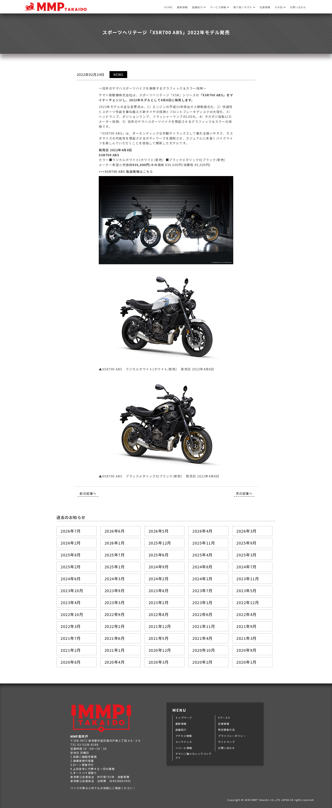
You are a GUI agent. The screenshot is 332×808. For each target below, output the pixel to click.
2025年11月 (203, 543)
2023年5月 (246, 590)
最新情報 (182, 7)
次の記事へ (244, 493)
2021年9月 (246, 626)
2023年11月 (247, 578)
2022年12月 (247, 602)
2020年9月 (246, 650)
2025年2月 (71, 566)
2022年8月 (159, 614)
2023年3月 (115, 602)
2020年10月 (203, 650)
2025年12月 (160, 543)
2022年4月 (246, 614)
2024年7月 (246, 566)
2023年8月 (159, 590)
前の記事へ (88, 493)
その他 (279, 7)
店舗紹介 (197, 7)
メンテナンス (183, 742)
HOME (168, 7)
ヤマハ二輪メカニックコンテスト (193, 755)
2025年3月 (246, 555)
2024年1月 (202, 578)
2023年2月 (159, 602)
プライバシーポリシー (232, 736)
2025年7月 (115, 555)
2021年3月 (246, 638)
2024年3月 (115, 578)
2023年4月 (71, 602)
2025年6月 (159, 555)
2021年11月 (203, 626)
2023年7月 (202, 590)
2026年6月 (115, 531)
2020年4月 (115, 662)
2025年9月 (246, 543)
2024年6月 (71, 578)
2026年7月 (71, 531)
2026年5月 (159, 531)
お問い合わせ (298, 7)
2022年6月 (202, 614)
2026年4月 (202, 531)
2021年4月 (202, 638)
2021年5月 (159, 638)
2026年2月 (71, 543)
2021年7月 (71, 638)
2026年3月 (246, 531)
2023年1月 (202, 602)
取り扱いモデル (243, 7)
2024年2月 (159, 578)
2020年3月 (159, 662)
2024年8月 (202, 566)
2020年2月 (202, 662)
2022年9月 (115, 614)
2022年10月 (72, 614)
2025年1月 (115, 566)
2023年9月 (115, 590)
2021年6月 (115, 638)
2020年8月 (71, 662)
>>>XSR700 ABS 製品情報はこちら (126, 171)
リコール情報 (183, 748)
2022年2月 (115, 626)
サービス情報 (218, 7)
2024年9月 (159, 566)
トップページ (183, 717)
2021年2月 (71, 650)
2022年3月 (71, 626)
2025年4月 (202, 555)
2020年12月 (160, 650)
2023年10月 (72, 590)
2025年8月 (71, 555)
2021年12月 (160, 626)
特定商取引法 (226, 730)
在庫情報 (265, 7)
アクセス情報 (183, 736)
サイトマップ (226, 742)
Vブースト (224, 717)
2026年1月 (115, 543)
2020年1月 (246, 662)
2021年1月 (115, 650)
